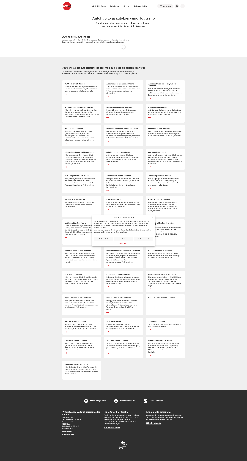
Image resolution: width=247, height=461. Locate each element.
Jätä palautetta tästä (153, 423)
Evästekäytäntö (123, 243)
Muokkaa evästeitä (144, 239)
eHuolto (126, 6)
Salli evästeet (103, 239)
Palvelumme (114, 6)
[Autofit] (67, 6)
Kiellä (123, 239)
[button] (152, 217)
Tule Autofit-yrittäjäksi (112, 427)
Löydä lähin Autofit (99, 6)
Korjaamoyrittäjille (140, 6)
